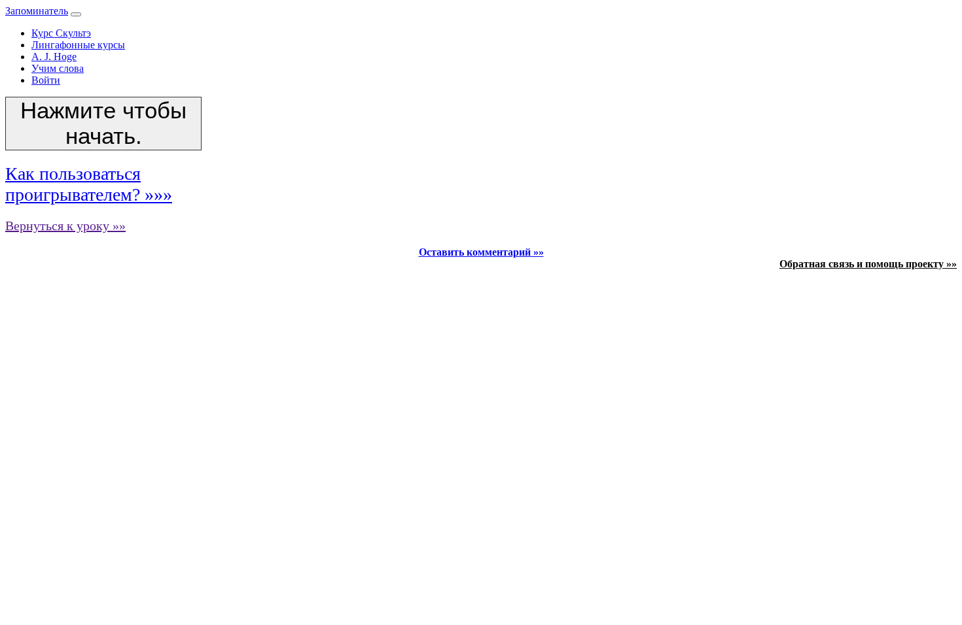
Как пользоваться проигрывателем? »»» (88, 184)
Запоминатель (36, 10)
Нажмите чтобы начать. (103, 123)
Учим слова (57, 68)
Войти (45, 80)
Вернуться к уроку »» (65, 225)
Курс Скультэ (61, 33)
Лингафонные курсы (78, 44)
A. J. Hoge (54, 56)
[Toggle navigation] (76, 14)
